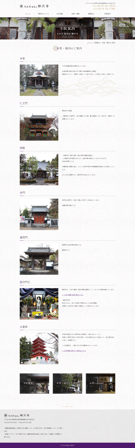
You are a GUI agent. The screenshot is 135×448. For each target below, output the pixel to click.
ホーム (27, 14)
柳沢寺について (43, 14)
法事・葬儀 (75, 14)
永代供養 (59, 14)
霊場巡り (91, 14)
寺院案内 (107, 14)
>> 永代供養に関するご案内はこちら (74, 351)
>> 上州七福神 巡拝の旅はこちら (72, 295)
